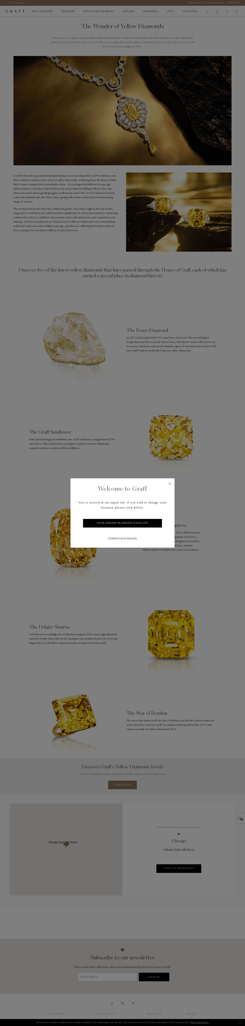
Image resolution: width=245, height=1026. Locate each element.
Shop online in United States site (122, 523)
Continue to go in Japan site (122, 538)
